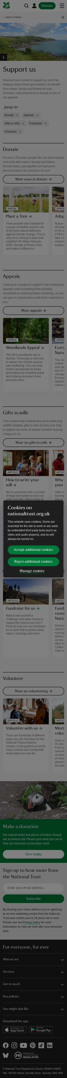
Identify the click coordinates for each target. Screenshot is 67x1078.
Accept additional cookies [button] (33, 550)
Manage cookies (32, 571)
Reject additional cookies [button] (33, 561)
